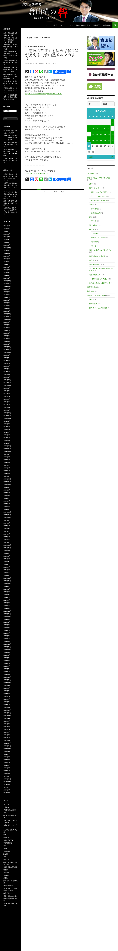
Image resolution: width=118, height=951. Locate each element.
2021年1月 (6, 410)
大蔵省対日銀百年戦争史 (98, 200)
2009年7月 (6, 790)
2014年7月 (6, 625)
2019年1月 (6, 476)
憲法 (91, 217)
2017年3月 (6, 537)
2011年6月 (6, 726)
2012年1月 (6, 707)
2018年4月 (6, 501)
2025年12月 (7, 248)
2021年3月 (6, 404)
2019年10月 (7, 451)
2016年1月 (6, 575)
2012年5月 (6, 696)
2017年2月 (6, 539)
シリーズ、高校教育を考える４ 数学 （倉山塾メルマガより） (10, 97)
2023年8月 (6, 325)
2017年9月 (6, 520)
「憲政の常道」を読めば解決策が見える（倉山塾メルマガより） (52, 54)
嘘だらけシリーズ (95, 188)
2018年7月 (6, 493)
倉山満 (42, 63)
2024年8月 (6, 292)
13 (105, 134)
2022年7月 (6, 360)
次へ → (63, 192)
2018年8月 (6, 490)
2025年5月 (6, 267)
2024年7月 (6, 294)
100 (55, 192)
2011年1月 (6, 740)
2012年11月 (7, 680)
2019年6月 (6, 462)
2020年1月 (6, 443)
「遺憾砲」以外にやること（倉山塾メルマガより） (10, 90)
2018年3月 (6, 504)
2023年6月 (6, 330)
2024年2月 (6, 308)
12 (101, 134)
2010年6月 (6, 760)
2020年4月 (6, 435)
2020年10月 (7, 418)
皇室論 (91, 260)
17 (93, 140)
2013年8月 (6, 655)
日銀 (91, 299)
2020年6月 (6, 429)
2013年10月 (7, 649)
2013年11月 (7, 647)
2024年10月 (7, 286)
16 (89, 140)
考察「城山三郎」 (95, 275)
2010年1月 (6, 773)
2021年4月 (6, 402)
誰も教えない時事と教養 (83, 25)
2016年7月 (6, 559)
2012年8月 (6, 688)
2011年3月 (6, 735)
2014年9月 (6, 619)
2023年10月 (7, 319)
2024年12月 (7, 281)
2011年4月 (6, 732)
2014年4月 (6, 633)
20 (105, 140)
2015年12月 (7, 578)
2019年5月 (6, 465)
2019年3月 (6, 471)
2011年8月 (6, 721)
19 (101, 140)
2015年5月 (6, 597)
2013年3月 (6, 669)
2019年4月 (6, 468)
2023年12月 (7, 314)
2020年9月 (6, 421)
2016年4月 (6, 567)
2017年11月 (7, 515)
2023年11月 (7, 316)
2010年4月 (6, 765)
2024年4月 (6, 303)
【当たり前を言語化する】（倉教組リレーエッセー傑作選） (10, 40)
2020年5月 (6, 432)
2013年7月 (6, 658)
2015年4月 (6, 600)
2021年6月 (6, 396)
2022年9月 (6, 355)
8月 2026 (100, 110)
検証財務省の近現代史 (97, 256)
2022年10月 (7, 352)
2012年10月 (7, 682)
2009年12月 (7, 776)
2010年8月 (6, 754)
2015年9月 (6, 586)
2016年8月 (6, 556)
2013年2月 (6, 671)
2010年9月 (6, 751)
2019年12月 (7, 446)
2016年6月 (6, 561)
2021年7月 (6, 393)
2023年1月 (6, 344)
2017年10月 (7, 517)
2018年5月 (6, 498)
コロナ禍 (90, 174)
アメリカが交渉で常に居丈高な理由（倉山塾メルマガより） (10, 194)
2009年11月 (7, 779)
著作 (71, 25)
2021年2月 (6, 407)
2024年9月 (6, 289)
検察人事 (90, 291)
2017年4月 (6, 534)
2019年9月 (6, 454)
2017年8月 (6, 523)
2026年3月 (6, 239)
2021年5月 (6, 399)
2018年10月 (7, 484)
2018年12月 (7, 479)
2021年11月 (7, 382)
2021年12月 (7, 380)
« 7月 (91, 157)
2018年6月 (6, 495)
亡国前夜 (94, 233)
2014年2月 (6, 638)
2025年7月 (6, 261)
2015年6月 (6, 594)
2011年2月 (6, 738)
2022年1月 (6, 377)
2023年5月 (6, 333)
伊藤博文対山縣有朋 (98, 238)
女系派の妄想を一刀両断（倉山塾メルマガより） (10, 62)
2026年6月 (6, 231)
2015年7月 (6, 592)
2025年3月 (6, 272)
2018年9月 (6, 487)
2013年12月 (7, 644)
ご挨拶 (55, 25)
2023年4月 (6, 336)
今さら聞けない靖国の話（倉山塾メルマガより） (10, 83)
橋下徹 (27, 46)
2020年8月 (6, 424)
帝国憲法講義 (92, 287)
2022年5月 (6, 366)
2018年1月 (6, 509)
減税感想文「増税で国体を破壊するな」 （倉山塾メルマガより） (10, 69)
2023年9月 (6, 322)
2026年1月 (6, 245)
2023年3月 (6, 338)
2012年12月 (7, 677)
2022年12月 (7, 347)
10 (93, 134)
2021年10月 (7, 385)
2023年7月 (6, 327)
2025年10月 (7, 253)
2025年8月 (6, 259)
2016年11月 (7, 548)
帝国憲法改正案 (95, 213)
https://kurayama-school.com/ (37, 173)
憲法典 (93, 221)
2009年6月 (6, 793)
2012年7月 (6, 691)
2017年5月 (6, 531)
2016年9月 (6, 553)
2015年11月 (7, 581)
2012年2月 (6, 704)
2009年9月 (6, 784)
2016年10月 (7, 550)
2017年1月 (6, 542)
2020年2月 (6, 440)
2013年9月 (6, 652)
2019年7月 (6, 460)
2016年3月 (6, 570)
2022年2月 (6, 374)
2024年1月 (6, 311)
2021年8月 (6, 391)
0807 (13, 212)
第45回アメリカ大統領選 (98, 308)
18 (97, 140)
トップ (48, 25)
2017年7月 (6, 526)
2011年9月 (6, 718)
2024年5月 (6, 300)
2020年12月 (7, 413)
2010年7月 (6, 757)
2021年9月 (6, 388)
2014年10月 (7, 616)
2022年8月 (6, 358)
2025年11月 (7, 250)
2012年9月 (6, 685)
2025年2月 (6, 275)
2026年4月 (6, 237)
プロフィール (63, 25)
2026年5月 (6, 234)
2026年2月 (6, 242)
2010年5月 (6, 762)
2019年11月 (7, 449)
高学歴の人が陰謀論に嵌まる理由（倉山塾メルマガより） (10, 185)
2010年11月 (7, 746)
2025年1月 (6, 278)
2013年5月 (6, 663)
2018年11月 (7, 482)
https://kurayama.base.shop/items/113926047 (43, 93)
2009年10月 (7, 782)
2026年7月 (6, 228)
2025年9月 (6, 256)
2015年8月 (6, 589)
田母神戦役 (93, 304)
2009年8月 (6, 787)
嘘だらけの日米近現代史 (100, 192)
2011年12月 (7, 710)
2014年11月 (7, 614)
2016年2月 (6, 572)
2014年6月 (6, 627)
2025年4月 (6, 270)
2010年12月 (7, 743)
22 (113, 140)
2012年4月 (6, 699)
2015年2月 (6, 605)
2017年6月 (6, 528)
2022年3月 (6, 371)
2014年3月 (6, 636)
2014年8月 (6, 622)
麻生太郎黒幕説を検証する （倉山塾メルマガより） (10, 47)
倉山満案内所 (96, 25)
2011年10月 (7, 715)
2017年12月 (7, 512)
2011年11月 (7, 713)
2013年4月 (6, 666)
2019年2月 (6, 473)
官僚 (91, 204)
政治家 (91, 229)
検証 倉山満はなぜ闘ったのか (100, 250)
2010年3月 (6, 768)
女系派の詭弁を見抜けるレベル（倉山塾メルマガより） (10, 210)
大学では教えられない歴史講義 (98, 178)
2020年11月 (7, 415)
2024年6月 (6, 297)
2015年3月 (6, 603)
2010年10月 (7, 749)
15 (113, 134)
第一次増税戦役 (95, 264)
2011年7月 (6, 724)
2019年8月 (6, 457)
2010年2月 (6, 771)
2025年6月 (6, 264)
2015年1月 (6, 608)
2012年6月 (6, 693)
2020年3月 (6, 438)
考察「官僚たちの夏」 (99, 279)
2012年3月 (6, 702)
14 (109, 134)
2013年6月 (6, 660)
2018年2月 (6, 506)
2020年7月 (6, 427)
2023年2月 (6, 341)
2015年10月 (7, 583)
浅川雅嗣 (94, 209)
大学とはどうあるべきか (98, 196)
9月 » (113, 157)
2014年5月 (6, 630)
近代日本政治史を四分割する (99, 283)
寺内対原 (94, 242)
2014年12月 (7, 611)
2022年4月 (6, 369)
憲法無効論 (93, 225)
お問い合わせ (107, 25)
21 (109, 140)
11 (97, 134)
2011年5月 (6, 729)
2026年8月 (6, 226)
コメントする (52, 63)
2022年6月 (6, 363)
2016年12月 (7, 545)
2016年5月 (6, 564)
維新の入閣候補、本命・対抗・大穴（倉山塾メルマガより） (10, 76)
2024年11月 (7, 283)
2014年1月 (6, 641)
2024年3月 (6, 305)
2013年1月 (6, 674)
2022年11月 (7, 349)
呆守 (91, 184)
